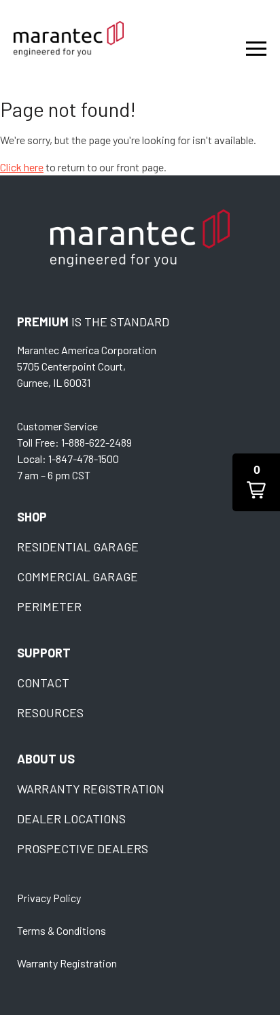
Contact (43, 682)
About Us (46, 758)
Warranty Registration (90, 788)
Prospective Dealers (82, 848)
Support (44, 652)
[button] (256, 482)
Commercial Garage (77, 576)
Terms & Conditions (61, 930)
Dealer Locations (71, 818)
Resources (50, 712)
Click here (21, 166)
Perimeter (49, 606)
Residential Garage (78, 546)
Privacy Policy (49, 897)
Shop (32, 516)
